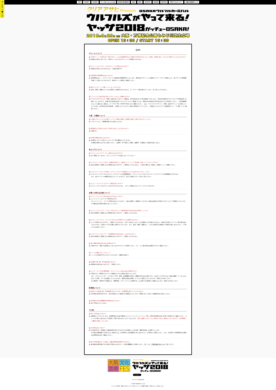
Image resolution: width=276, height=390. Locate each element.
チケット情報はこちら (2, 10)
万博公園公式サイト (157, 344)
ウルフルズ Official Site (138, 379)
